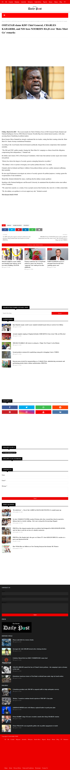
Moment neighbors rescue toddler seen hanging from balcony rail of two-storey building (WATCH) (11, 263)
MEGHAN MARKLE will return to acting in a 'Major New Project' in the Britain (36, 343)
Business (66, 739)
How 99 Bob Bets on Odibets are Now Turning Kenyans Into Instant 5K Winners (36, 546)
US (2, 2)
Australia (23, 2)
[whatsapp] (43, 407)
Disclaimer (38, 768)
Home (3, 21)
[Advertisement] (35, 52)
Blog (61, 2)
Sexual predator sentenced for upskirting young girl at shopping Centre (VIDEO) (36, 352)
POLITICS (8, 21)
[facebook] (10, 407)
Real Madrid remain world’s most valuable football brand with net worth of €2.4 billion (38, 325)
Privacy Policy (17, 768)
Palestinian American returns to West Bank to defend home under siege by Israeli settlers (38, 676)
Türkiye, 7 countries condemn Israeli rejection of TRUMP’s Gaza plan (33, 698)
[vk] (60, 412)
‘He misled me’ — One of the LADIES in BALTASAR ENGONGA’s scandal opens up (37, 510)
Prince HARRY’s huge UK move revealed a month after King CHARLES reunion (36, 717)
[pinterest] (10, 412)
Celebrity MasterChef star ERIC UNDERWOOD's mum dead (30, 658)
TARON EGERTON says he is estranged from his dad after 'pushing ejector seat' (55, 263)
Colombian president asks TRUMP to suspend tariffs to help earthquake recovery (36, 689)
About (10, 768)
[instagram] (27, 412)
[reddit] (60, 407)
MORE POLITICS (17, 225)
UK (6, 2)
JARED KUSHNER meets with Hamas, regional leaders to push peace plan (34, 707)
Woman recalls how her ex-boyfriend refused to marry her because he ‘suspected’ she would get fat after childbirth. (35, 264)
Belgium (17, 2)
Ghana (56, 2)
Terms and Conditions (28, 768)
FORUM (9, 225)
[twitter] (27, 407)
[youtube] (43, 412)
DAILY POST (14, 736)
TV (65, 2)
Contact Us (45, 768)
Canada (11, 2)
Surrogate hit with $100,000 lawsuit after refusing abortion (29, 649)
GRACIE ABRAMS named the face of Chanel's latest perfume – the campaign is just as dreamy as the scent (40, 668)
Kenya (50, 2)
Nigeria (45, 2)
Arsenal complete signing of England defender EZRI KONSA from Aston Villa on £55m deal (39, 334)
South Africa (38, 2)
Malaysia (30, 2)
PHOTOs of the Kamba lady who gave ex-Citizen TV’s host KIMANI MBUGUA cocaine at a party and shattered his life (39, 538)
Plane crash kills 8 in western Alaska (23, 640)
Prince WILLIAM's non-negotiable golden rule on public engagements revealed (35, 726)
